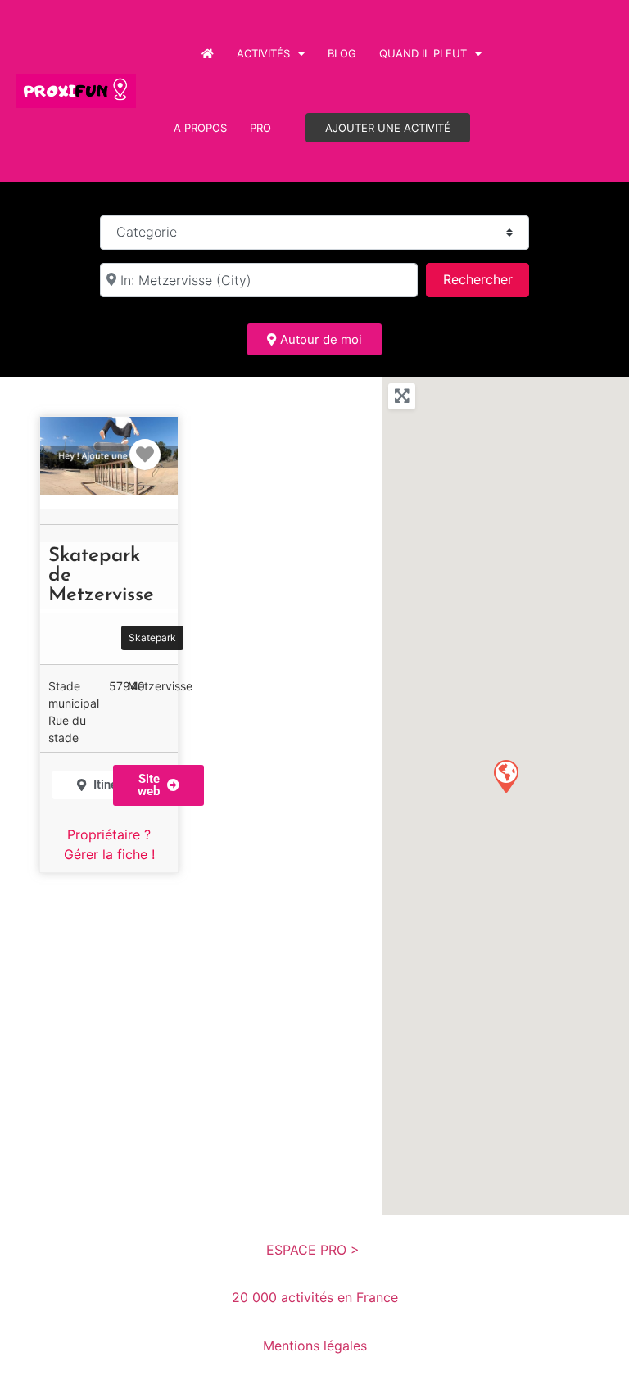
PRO (260, 127)
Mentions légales (315, 1345)
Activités (263, 53)
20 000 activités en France (315, 1297)
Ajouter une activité (387, 127)
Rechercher (485, 278)
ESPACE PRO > (315, 1250)
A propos (200, 127)
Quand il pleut (423, 53)
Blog (342, 53)
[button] (158, 785)
